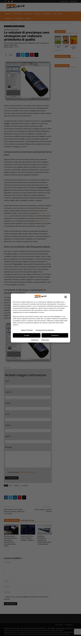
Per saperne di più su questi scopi (45, 330)
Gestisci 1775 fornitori (27, 330)
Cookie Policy (34, 340)
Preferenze (54, 335)
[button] (66, 297)
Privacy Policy (45, 340)
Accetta (26, 335)
